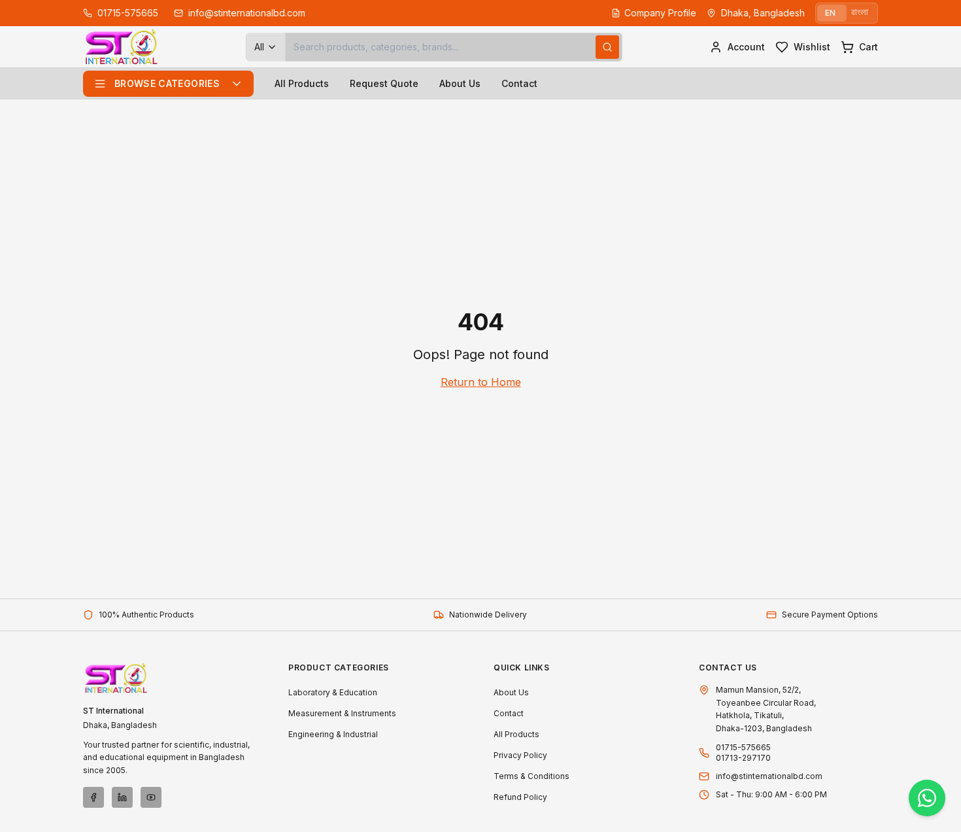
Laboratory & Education (332, 692)
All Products (302, 83)
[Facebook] (93, 797)
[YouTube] (151, 797)
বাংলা (859, 13)
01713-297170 (743, 758)
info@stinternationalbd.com (769, 776)
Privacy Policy (520, 755)
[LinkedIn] (122, 797)
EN (830, 13)
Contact (519, 83)
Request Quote (384, 83)
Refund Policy (520, 797)
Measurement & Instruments (342, 713)
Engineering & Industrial (333, 734)
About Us (459, 83)
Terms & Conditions (531, 776)
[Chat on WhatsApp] (927, 798)
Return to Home (481, 382)
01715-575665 (743, 747)
